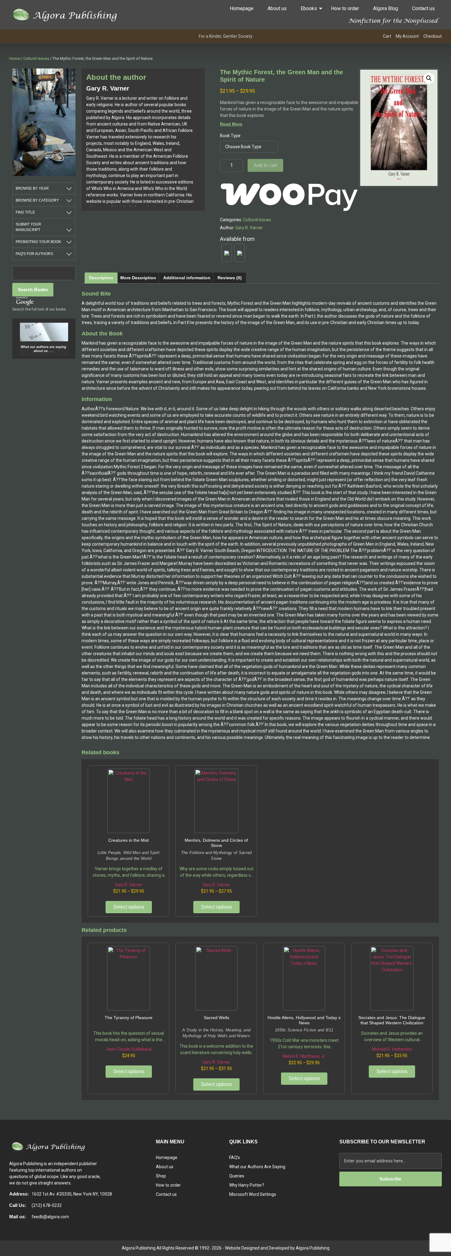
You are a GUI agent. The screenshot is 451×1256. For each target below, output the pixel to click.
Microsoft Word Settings (252, 1194)
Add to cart (265, 165)
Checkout (432, 36)
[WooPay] (289, 194)
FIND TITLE (25, 212)
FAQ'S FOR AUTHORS (34, 254)
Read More (231, 124)
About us (277, 8)
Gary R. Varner (249, 227)
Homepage (241, 8)
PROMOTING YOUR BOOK (38, 242)
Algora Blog (385, 8)
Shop (161, 1175)
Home (14, 58)
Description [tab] (101, 277)
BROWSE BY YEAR (32, 188)
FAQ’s (234, 1157)
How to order (345, 8)
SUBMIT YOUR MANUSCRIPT (28, 227)
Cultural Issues (36, 58)
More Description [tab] (138, 277)
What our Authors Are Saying (257, 1166)
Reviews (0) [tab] (230, 277)
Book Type (230, 135)
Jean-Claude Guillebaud (129, 1049)
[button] (428, 78)
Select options (128, 907)
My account (407, 36)
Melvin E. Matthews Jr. (304, 1056)
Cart (387, 36)
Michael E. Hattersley (392, 1049)
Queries (236, 1175)
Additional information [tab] (186, 277)
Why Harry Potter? (246, 1185)
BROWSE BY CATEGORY (37, 200)
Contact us (423, 8)
